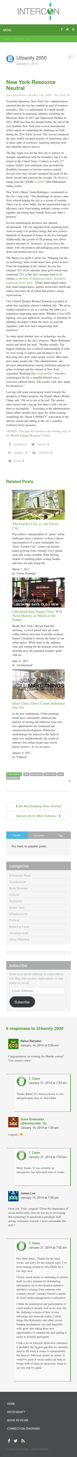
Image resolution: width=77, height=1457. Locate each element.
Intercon (21, 1449)
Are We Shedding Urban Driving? (40, 806)
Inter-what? (16, 1412)
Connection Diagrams (23, 1428)
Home (7, 39)
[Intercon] (38, 11)
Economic (15, 901)
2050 (26, 774)
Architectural (17, 882)
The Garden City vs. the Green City (35, 525)
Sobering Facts (19, 926)
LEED (40, 182)
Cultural (14, 895)
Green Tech (17, 907)
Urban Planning (14, 774)
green (60, 774)
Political (14, 920)
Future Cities (50, 774)
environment (36, 774)
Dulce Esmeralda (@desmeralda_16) (34, 1121)
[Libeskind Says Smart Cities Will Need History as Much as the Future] (38, 592)
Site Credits (40, 1449)
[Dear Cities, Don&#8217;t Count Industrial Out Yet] (38, 684)
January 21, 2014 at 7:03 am (48, 1082)
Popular (17, 835)
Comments (38, 835)
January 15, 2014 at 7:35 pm (40, 1197)
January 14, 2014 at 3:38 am (40, 1045)
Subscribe (22, 1001)
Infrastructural (18, 914)
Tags (60, 835)
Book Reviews (18, 888)
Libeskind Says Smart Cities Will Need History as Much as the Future (37, 615)
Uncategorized (18, 933)
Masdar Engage (20, 435)
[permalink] (70, 781)
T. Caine (34, 1078)
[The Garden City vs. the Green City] (38, 504)
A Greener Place (20, 875)
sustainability (45, 373)
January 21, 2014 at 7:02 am (48, 1247)
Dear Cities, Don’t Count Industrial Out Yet (38, 705)
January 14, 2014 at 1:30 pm (40, 1127)
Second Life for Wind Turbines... (37, 816)
